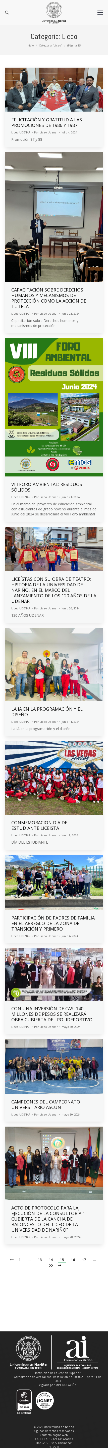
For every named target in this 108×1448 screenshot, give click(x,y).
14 (51, 1259)
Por (46, 132)
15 (62, 1259)
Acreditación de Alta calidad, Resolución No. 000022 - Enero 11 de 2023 (57, 1379)
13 (40, 1259)
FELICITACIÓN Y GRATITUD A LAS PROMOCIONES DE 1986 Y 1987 (46, 122)
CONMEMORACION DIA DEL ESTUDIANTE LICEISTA (40, 825)
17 (84, 1259)
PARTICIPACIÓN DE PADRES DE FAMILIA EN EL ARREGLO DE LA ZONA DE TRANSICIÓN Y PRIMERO (53, 923)
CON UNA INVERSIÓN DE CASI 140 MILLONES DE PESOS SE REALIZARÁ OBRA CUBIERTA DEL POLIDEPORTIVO (51, 1014)
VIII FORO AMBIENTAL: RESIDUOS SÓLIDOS (46, 487)
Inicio (30, 45)
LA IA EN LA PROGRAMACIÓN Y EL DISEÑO (47, 711)
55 (51, 1265)
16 (73, 1259)
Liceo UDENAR (20, 132)
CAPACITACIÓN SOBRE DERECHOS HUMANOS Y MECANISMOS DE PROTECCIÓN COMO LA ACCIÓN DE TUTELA (48, 298)
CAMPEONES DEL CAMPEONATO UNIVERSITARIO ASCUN (45, 1104)
